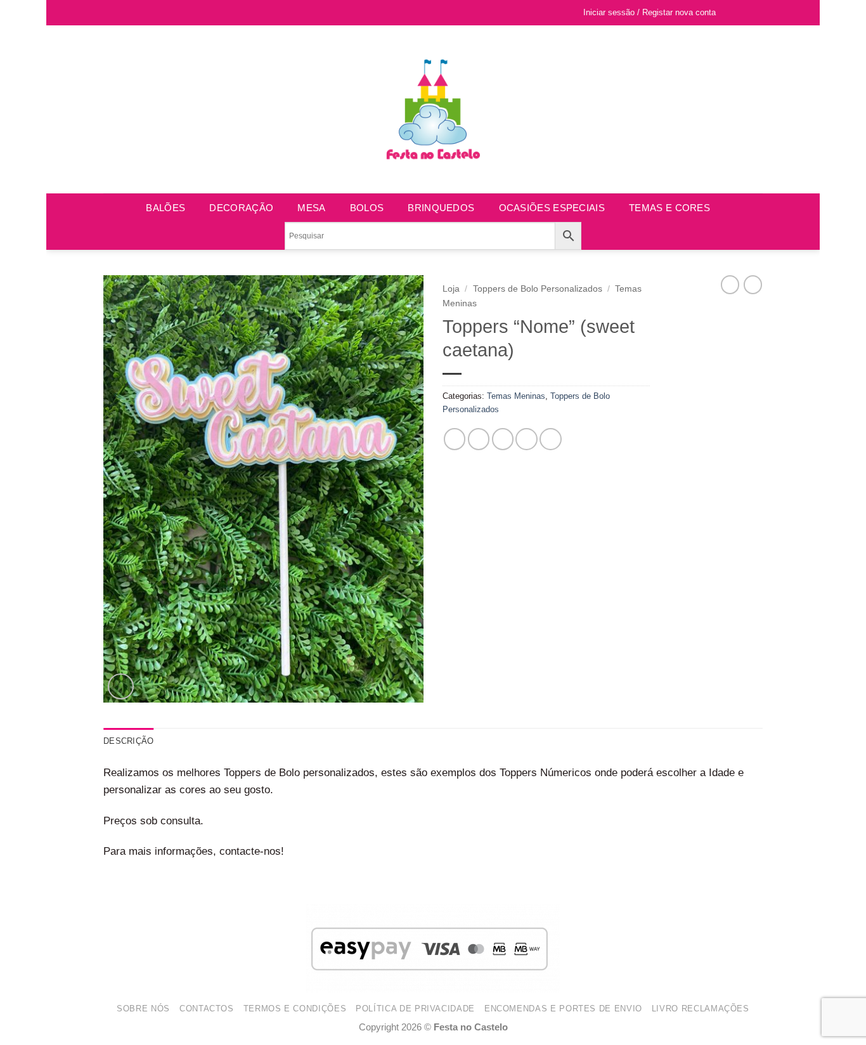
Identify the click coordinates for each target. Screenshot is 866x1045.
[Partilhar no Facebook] (455, 439)
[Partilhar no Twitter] (479, 439)
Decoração (241, 207)
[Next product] (730, 284)
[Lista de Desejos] (731, 12)
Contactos (206, 1008)
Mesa (311, 207)
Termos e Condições (295, 1008)
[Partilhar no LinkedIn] (551, 439)
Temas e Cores (669, 207)
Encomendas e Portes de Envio (563, 1008)
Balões (165, 207)
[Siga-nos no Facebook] (110, 12)
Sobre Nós (143, 1008)
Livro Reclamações (700, 1008)
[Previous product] (753, 284)
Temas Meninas (516, 396)
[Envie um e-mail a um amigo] (503, 439)
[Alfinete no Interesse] (526, 439)
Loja (451, 288)
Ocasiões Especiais (552, 207)
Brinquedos (441, 207)
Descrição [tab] (128, 741)
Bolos (367, 207)
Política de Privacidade (415, 1008)
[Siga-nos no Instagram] (123, 12)
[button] (752, 12)
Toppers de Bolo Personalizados (537, 288)
